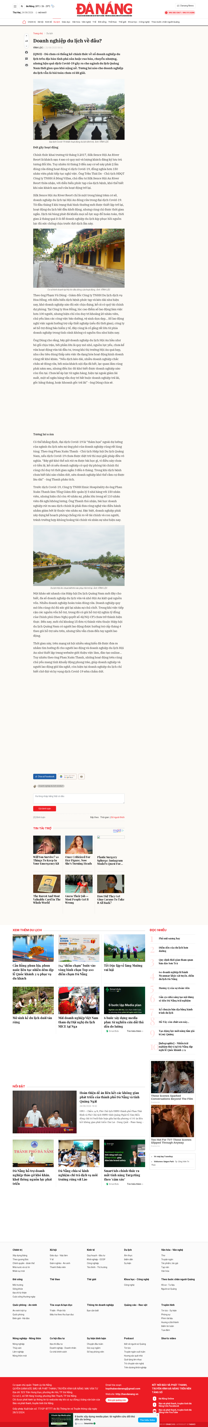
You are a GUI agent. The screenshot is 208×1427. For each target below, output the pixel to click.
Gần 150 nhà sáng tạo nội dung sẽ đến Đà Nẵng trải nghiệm (176, 998)
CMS (170, 1424)
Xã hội (40, 22)
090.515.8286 (188, 12)
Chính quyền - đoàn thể (23, 1263)
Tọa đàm (165, 1330)
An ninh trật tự (19, 1310)
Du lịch (57, 22)
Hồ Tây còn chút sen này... (174, 1021)
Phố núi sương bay (169, 938)
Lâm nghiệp (18, 1352)
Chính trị (32, 22)
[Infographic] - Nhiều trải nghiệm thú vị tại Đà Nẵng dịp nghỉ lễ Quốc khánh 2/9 (176, 1047)
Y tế (94, 22)
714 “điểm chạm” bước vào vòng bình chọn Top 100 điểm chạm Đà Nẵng (76, 969)
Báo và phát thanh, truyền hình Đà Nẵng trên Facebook (175, 1404)
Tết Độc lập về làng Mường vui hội (123, 967)
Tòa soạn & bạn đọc (61, 1305)
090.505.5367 (175, 12)
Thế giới (122, 22)
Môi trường (18, 1285)
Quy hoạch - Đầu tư (96, 1255)
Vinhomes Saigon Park (164, 1162)
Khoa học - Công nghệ (139, 22)
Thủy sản (17, 1348)
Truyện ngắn (167, 1259)
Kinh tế (48, 22)
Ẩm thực (128, 1255)
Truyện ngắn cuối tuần (134, 1352)
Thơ (163, 1255)
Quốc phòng (18, 1314)
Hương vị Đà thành (170, 1322)
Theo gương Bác (20, 1259)
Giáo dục (66, 22)
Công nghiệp (93, 1263)
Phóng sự (165, 1314)
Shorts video (168, 1338)
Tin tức (127, 1348)
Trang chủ (38, 33)
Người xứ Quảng (169, 1289)
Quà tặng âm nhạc (133, 1359)
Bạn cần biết (93, 1310)
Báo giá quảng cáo (117, 1400)
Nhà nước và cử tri (21, 1267)
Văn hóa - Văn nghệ (81, 22)
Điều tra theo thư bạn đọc (62, 1314)
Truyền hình (168, 1305)
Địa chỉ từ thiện (20, 1292)
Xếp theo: (94, 817)
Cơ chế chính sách (58, 1352)
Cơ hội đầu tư (57, 1338)
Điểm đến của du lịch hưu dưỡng (173, 949)
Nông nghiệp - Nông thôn (27, 1338)
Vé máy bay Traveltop (163, 1156)
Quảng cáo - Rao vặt (135, 1305)
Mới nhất (42, 13)
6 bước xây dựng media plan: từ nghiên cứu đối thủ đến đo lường (124, 1022)
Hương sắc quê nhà (133, 1356)
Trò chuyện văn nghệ (134, 1363)
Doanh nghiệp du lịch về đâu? (51, 786)
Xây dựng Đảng (20, 1255)
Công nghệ (129, 1285)
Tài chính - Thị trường (97, 1267)
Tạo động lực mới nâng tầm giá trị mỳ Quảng (176, 1032)
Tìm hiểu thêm (147, 1420)
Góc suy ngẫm (93, 1348)
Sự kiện (127, 1263)
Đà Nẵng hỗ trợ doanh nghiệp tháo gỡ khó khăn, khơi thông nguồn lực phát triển (32, 1177)
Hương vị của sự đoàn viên (174, 988)
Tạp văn (165, 1267)
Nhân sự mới (19, 1271)
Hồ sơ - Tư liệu (168, 1285)
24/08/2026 (23, 12)
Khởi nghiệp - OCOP (96, 1259)
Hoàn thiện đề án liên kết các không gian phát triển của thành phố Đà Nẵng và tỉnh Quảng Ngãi (109, 1097)
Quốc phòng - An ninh (25, 1305)
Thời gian (104, 817)
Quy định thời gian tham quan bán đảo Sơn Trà (176, 961)
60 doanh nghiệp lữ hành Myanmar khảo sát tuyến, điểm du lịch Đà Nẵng (176, 976)
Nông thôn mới (20, 1356)
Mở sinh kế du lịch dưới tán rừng (32, 1020)
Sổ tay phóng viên (95, 1352)
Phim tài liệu (167, 1318)
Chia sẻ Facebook (46, 776)
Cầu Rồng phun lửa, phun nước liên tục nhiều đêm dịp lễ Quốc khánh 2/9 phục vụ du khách (33, 971)
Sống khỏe (18, 1289)
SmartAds (88, 1423)
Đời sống (102, 22)
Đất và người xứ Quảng (135, 1344)
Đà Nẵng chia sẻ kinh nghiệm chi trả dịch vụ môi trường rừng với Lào (78, 1175)
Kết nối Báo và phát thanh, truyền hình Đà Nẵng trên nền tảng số (171, 1389)
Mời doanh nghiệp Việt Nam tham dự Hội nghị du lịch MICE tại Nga (78, 1022)
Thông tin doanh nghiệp (100, 1305)
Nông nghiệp (19, 1344)
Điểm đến (128, 1259)
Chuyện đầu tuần (95, 1344)
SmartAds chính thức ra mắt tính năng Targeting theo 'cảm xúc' (122, 1175)
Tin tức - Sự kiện (169, 1310)
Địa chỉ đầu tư (56, 1344)
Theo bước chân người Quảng (165, 22)
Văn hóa (165, 1271)
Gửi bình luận (45, 808)
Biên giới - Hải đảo (21, 1318)
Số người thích (118, 817)
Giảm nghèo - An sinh (60, 1263)
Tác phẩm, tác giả (169, 1263)
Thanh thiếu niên (58, 1267)
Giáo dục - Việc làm (59, 1255)
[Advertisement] (79, 409)
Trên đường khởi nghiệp (135, 1367)
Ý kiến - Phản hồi (57, 1310)
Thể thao (112, 22)
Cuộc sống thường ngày (24, 1296)
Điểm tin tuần (167, 1326)
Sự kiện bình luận (96, 1338)
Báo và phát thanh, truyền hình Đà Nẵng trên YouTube (175, 1411)
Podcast (129, 1338)
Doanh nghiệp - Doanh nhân (63, 1348)
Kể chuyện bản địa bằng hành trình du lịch (176, 1011)
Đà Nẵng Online (166, 1398)
